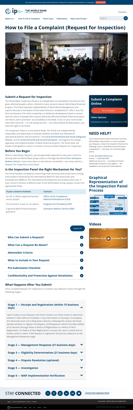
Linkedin (66, 393)
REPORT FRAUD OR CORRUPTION (116, 401)
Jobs (29, 402)
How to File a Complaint (29, 18)
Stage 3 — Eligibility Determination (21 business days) (42, 352)
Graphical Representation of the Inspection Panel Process (108, 184)
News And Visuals (79, 18)
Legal (8, 402)
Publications (62, 18)
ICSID (44, 407)
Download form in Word (100, 122)
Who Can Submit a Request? (26, 237)
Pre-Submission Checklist (24, 268)
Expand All (77, 228)
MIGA (39, 407)
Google (60, 393)
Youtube (78, 393)
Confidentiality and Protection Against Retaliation (40, 275)
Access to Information (19, 402)
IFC (34, 407)
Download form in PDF (119, 122)
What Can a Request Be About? (28, 245)
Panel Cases (48, 18)
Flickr (72, 393)
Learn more (100, 2)
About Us (9, 18)
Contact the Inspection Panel (97, 393)
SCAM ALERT (101, 401)
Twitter (47, 393)
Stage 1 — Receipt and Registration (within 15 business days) (43, 306)
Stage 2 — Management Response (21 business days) (41, 345)
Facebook (54, 393)
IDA (30, 407)
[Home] (26, 11)
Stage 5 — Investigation (23, 368)
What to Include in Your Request (28, 260)
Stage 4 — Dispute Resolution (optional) (33, 360)
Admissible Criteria (20, 252)
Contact (34, 402)
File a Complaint (108, 110)
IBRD (25, 407)
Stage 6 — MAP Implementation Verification (36, 375)
